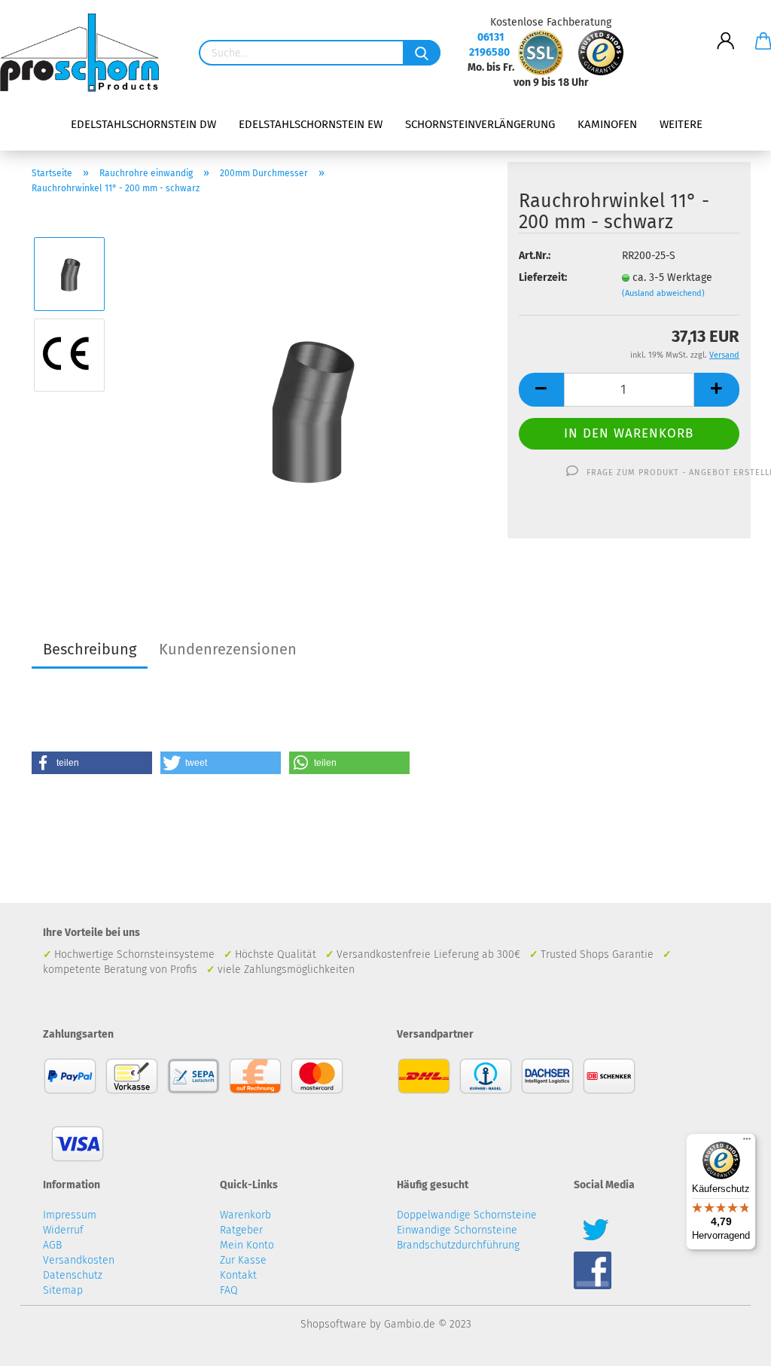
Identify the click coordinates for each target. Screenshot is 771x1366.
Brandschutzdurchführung (458, 1245)
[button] (92, 763)
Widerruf (63, 1230)
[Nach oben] (729, 1343)
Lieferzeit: (543, 277)
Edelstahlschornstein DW (143, 124)
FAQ (229, 1290)
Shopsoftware (333, 1324)
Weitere (681, 124)
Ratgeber (241, 1230)
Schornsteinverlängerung (480, 124)
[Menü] (747, 1142)
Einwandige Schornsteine (457, 1230)
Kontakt (238, 1275)
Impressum (69, 1215)
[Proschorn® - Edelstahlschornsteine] (85, 52)
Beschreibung (89, 649)
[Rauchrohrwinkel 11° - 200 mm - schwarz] (307, 395)
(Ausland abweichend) (663, 293)
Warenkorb (245, 1215)
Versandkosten (78, 1260)
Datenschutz (72, 1275)
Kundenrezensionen (228, 649)
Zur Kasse (243, 1260)
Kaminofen (607, 124)
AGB (52, 1245)
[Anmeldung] (726, 29)
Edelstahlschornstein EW (310, 124)
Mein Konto (247, 1245)
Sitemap (63, 1290)
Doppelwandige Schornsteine (467, 1215)
